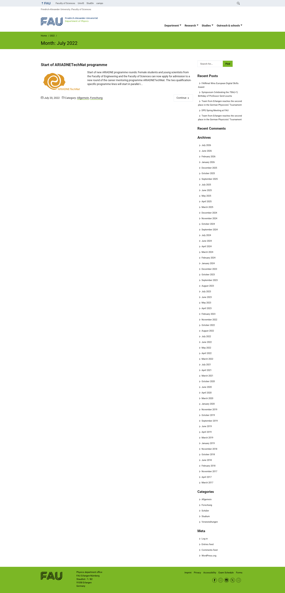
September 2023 (210, 280)
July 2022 (206, 336)
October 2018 (208, 454)
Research (190, 25)
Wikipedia (238, 580)
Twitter (232, 580)
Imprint (188, 572)
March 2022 (207, 359)
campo (99, 3)
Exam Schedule (226, 572)
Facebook (214, 580)
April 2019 (207, 432)
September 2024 (210, 229)
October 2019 (208, 415)
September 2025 (210, 179)
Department (171, 25)
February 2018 (208, 465)
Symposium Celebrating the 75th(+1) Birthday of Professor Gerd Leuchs (218, 94)
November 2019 (209, 409)
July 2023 (206, 291)
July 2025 (206, 184)
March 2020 (207, 398)
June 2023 (207, 297)
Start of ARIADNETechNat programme (74, 64)
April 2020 (207, 392)
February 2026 (208, 156)
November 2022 (209, 319)
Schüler (205, 510)
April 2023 (207, 308)
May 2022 (206, 347)
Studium (206, 516)
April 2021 (207, 370)
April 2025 (207, 201)
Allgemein (83, 97)
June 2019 (207, 426)
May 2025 (206, 195)
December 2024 (209, 212)
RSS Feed (220, 580)
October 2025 (208, 173)
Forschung (96, 97)
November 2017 (209, 471)
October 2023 (208, 274)
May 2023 (206, 302)
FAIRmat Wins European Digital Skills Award (218, 85)
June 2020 (207, 387)
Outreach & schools (228, 25)
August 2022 (208, 330)
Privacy (197, 572)
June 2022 (207, 342)
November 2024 (209, 218)
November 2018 (209, 449)
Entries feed (207, 544)
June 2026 (207, 151)
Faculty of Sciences (65, 3)
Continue (181, 97)
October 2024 (208, 224)
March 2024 (207, 252)
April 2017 (207, 477)
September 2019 (210, 420)
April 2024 (207, 246)
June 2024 (207, 241)
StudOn (90, 3)
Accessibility (209, 572)
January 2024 (208, 263)
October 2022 (208, 325)
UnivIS (81, 3)
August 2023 (208, 286)
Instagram (226, 580)
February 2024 (208, 257)
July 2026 (206, 145)
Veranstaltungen (210, 522)
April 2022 (207, 353)
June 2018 (207, 460)
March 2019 (207, 437)
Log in (205, 538)
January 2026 (208, 162)
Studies (206, 25)
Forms (239, 572)
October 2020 (208, 381)
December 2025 (209, 168)
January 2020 (208, 404)
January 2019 (208, 443)
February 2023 (208, 314)
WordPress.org (209, 555)
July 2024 (206, 235)
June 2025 (207, 190)
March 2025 (207, 207)
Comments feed (209, 550)
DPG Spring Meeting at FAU (215, 110)
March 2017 (207, 482)
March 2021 (207, 375)
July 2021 (206, 364)
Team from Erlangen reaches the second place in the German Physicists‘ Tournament (220, 103)
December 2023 (209, 269)
